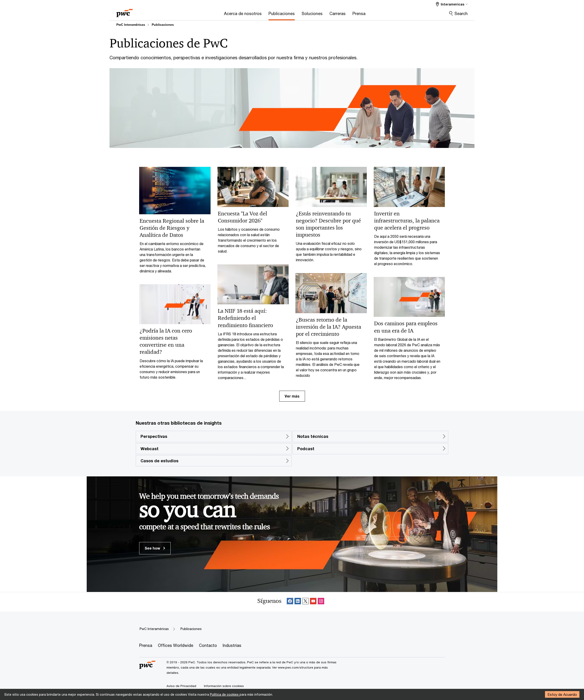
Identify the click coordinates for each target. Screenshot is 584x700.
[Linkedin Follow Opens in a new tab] (298, 602)
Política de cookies (225, 694)
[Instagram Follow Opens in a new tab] (321, 602)
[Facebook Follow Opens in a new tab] (290, 602)
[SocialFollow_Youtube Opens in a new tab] (313, 602)
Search (461, 13)
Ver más (292, 396)
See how (153, 548)
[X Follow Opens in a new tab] (305, 602)
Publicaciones (163, 24)
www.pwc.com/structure (295, 667)
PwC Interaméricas (130, 24)
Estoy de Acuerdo (562, 694)
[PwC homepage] (124, 11)
